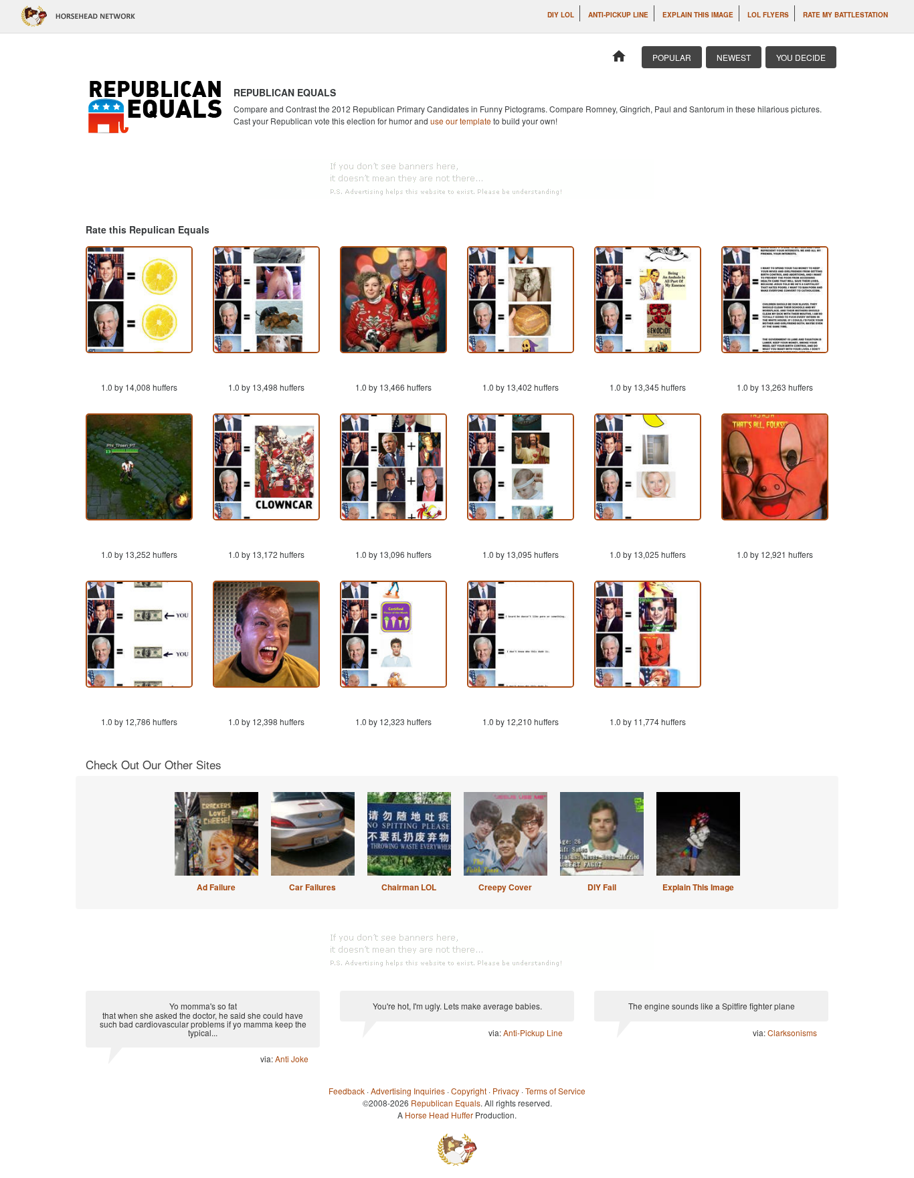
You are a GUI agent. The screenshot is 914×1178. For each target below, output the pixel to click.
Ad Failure (216, 887)
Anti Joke (291, 1058)
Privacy (505, 1090)
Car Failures (312, 887)
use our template (460, 120)
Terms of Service (555, 1090)
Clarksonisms (792, 1032)
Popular (671, 57)
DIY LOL (560, 14)
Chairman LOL (408, 887)
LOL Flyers (768, 14)
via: (267, 1058)
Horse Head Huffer (439, 1114)
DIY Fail (601, 887)
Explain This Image (697, 14)
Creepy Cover (505, 887)
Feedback (347, 1090)
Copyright (468, 1090)
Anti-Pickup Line (618, 14)
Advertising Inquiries (408, 1090)
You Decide (801, 57)
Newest (734, 57)
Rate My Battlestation (845, 14)
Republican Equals (445, 1102)
